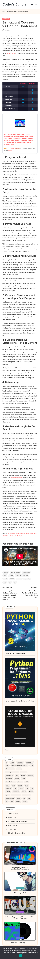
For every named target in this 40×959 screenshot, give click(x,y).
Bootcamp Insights (15, 572)
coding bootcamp (16, 477)
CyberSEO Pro (9, 775)
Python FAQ (12, 829)
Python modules (16, 795)
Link (15, 788)
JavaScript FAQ (13, 825)
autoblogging (29, 762)
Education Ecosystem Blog (16, 833)
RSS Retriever (26, 795)
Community (23, 772)
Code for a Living (10, 768)
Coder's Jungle (14, 4)
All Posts (6, 572)
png (32, 788)
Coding (11, 575)
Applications (20, 762)
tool (10, 582)
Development (9, 778)
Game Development (10, 781)
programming (27, 578)
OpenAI (21, 788)
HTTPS (12, 578)
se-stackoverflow (10, 798)
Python (20, 862)
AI (6, 762)
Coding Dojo (11, 53)
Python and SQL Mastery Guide (15, 653)
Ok (20, 956)
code (5, 575)
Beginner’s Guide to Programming (19, 765)
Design (23, 775)
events (23, 778)
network (19, 578)
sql (24, 798)
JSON (26, 785)
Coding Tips (6, 18)
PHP (27, 788)
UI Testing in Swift (20, 893)
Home (3, 11)
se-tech (18, 798)
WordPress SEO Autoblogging (17, 821)
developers (30, 775)
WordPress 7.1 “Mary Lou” (20, 943)
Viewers (24, 801)
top (14, 582)
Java (13, 785)
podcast (8, 791)
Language (8, 788)
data (17, 775)
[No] (37, 952)
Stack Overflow (13, 814)
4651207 (12, 148)
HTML (26, 781)
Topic (12, 801)
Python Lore (12, 817)
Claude (7, 750)
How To (5, 578)
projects (24, 791)
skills (5, 582)
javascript (20, 785)
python (7, 795)
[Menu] (32, 4)
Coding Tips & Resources (22, 575)
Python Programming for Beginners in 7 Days (19, 701)
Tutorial (18, 801)
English (17, 778)
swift (29, 798)
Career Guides (26, 572)
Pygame (31, 791)
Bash (7, 765)
